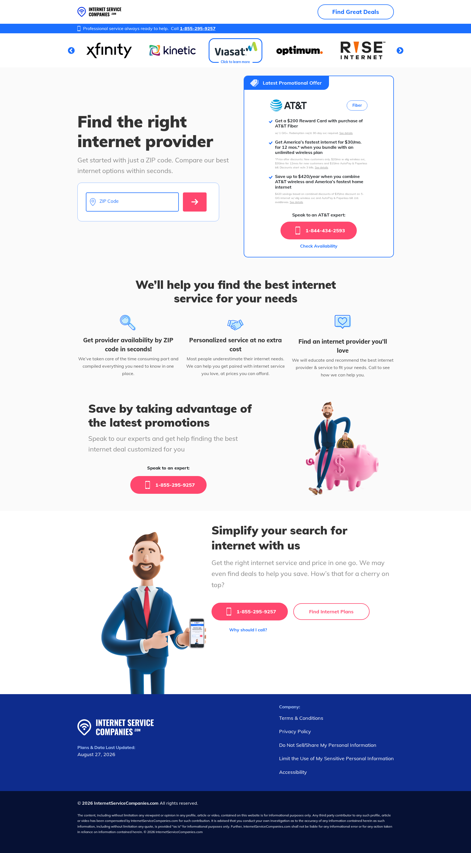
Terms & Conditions (301, 718)
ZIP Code (109, 201)
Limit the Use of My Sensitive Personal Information (336, 758)
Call (193, 28)
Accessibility (293, 772)
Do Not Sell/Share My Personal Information (327, 745)
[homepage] (99, 12)
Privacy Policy (295, 731)
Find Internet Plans (331, 611)
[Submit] (195, 202)
